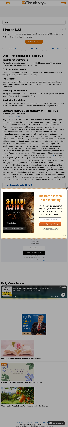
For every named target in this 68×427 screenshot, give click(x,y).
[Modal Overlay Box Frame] (34, 213)
